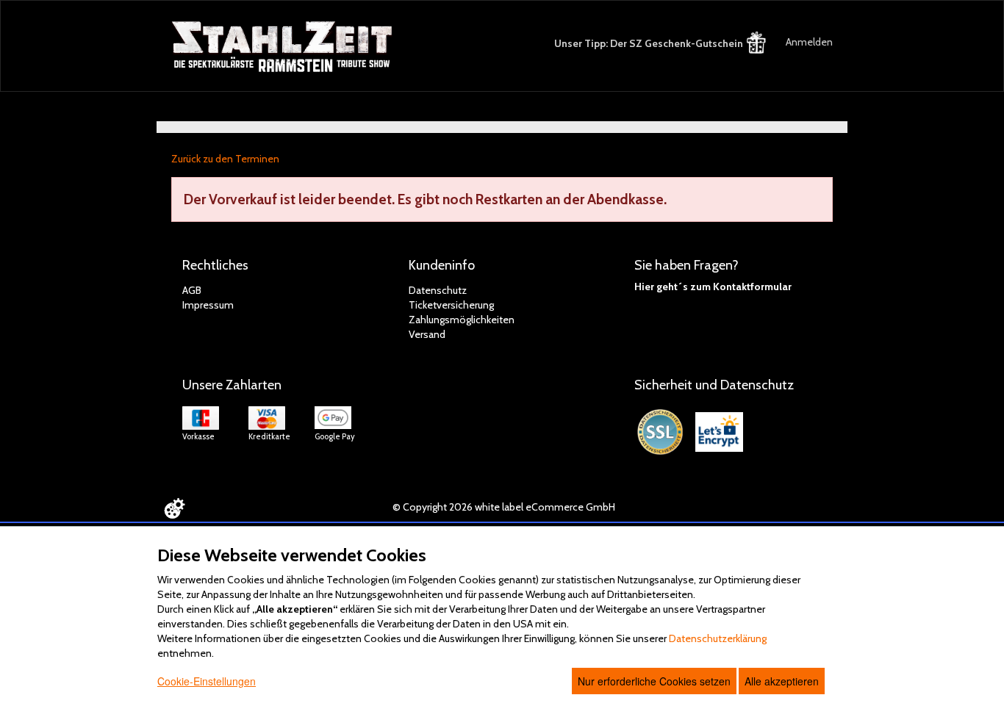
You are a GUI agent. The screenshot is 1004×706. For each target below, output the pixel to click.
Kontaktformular (752, 286)
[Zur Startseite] (283, 47)
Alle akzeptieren (782, 681)
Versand (427, 334)
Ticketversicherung (451, 304)
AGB (191, 290)
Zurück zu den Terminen (225, 158)
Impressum (208, 304)
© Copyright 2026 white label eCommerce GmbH (503, 507)
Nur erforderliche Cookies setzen (654, 681)
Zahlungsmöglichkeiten (461, 319)
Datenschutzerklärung (718, 638)
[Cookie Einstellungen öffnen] (174, 508)
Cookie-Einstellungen (206, 681)
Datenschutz (438, 290)
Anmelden (809, 41)
